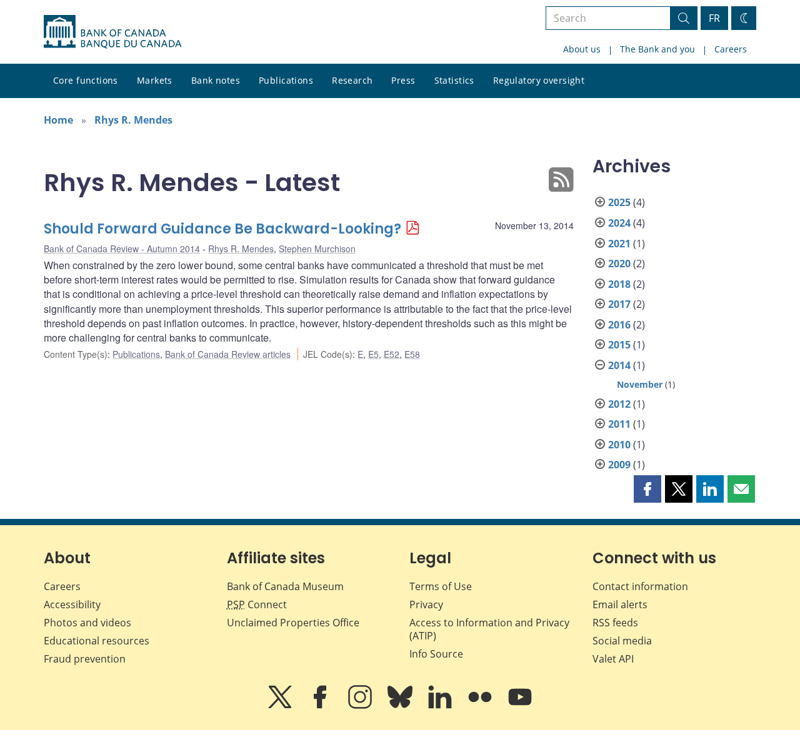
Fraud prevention (85, 659)
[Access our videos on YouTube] (520, 706)
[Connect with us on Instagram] (361, 706)
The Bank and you (657, 49)
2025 (619, 202)
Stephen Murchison (317, 248)
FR (714, 18)
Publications (286, 80)
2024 (619, 223)
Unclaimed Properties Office (293, 622)
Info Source (436, 654)
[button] (647, 489)
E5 (373, 354)
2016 (619, 325)
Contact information (640, 586)
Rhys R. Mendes (133, 120)
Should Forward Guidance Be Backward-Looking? (222, 229)
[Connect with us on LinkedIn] (441, 706)
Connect (257, 604)
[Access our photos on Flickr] (481, 706)
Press (403, 80)
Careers (730, 49)
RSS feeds (615, 622)
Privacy (426, 604)
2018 (619, 284)
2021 (619, 243)
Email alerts (620, 604)
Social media (622, 641)
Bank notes (215, 80)
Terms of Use (440, 586)
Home (58, 120)
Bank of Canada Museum (285, 586)
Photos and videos (87, 622)
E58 (412, 354)
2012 (619, 404)
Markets (154, 80)
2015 (619, 345)
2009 (619, 464)
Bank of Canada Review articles (228, 354)
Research (352, 80)
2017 (619, 304)
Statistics (454, 80)
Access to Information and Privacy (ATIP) (489, 629)
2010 (619, 444)
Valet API (613, 659)
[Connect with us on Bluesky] (401, 706)
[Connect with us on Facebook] (321, 706)
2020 (619, 263)
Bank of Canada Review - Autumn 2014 (122, 248)
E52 (391, 354)
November (639, 384)
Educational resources (96, 641)
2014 (619, 365)
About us (582, 49)
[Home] (112, 32)
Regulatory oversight (538, 80)
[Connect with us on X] (281, 706)
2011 (619, 424)
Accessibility (72, 604)
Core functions (85, 80)
